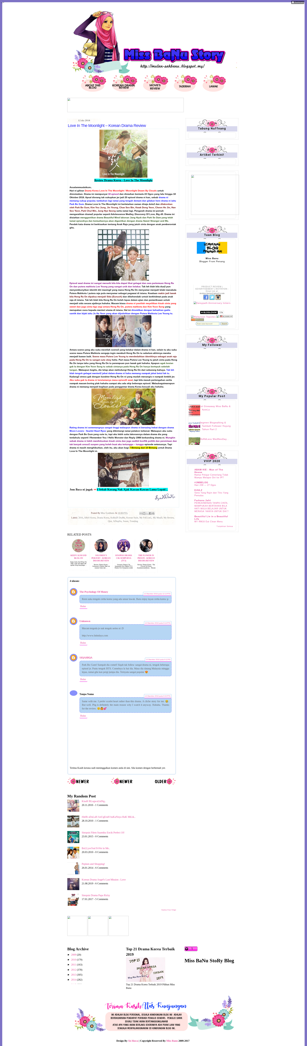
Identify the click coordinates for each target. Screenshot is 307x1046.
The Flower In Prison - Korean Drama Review (146, 558)
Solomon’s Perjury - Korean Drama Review (101, 558)
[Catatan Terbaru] (78, 784)
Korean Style (132, 518)
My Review (169, 518)
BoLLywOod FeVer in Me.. (96, 848)
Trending (134, 521)
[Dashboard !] (297, 3)
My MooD (157, 518)
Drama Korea (103, 518)
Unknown (84, 621)
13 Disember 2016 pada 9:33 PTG (157, 696)
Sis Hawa (133, 1040)
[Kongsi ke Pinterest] (153, 513)
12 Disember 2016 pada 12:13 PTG (157, 594)
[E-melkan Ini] (141, 513)
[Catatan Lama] (165, 784)
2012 (74, 969)
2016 (81, 518)
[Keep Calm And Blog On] (78, 551)
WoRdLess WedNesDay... (214, 439)
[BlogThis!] (144, 513)
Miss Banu (172, 1040)
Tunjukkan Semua (224, 526)
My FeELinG (145, 518)
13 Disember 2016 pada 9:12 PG (158, 659)
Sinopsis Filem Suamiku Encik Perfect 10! (103, 832)
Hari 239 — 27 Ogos (205, 485)
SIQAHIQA (85, 657)
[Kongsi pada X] (147, 513)
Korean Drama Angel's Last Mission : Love (104, 879)
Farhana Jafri (202, 500)
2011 (74, 964)
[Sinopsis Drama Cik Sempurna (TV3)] (123, 551)
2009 (74, 954)
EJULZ (198, 490)
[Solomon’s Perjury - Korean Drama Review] (101, 551)
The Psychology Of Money (93, 591)
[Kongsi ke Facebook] (150, 513)
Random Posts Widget (168, 910)
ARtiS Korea (90, 518)
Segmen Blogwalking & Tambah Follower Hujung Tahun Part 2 (215, 426)
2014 (74, 979)
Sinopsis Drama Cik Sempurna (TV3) (123, 558)
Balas (83, 606)
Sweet (125, 521)
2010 (74, 959)
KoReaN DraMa (117, 518)
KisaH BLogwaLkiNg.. (94, 801)
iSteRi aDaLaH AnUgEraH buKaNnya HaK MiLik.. (108, 817)
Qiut (110, 521)
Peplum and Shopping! (93, 864)
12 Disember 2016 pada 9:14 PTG (157, 623)
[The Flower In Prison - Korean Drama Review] (146, 551)
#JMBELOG (201, 482)
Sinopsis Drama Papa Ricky (96, 895)
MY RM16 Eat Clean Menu (208, 521)
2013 (74, 974)
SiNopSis (117, 521)
